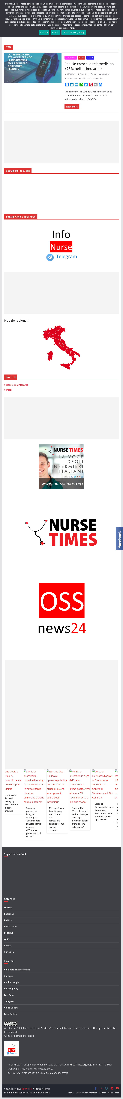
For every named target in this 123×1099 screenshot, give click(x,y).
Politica (8, 920)
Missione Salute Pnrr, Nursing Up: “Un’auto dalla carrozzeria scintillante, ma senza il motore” (43, 819)
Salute (90, 58)
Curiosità (9, 951)
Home (71, 1092)
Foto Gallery (10, 1014)
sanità (88, 78)
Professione (10, 926)
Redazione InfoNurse (89, 74)
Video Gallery (11, 1007)
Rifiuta (55, 32)
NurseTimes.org (77, 1064)
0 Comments (72, 78)
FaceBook (9, 995)
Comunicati (70, 58)
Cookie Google (11, 982)
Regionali (9, 913)
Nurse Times (113, 1092)
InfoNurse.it (14, 1064)
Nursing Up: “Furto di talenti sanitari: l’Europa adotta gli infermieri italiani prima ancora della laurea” (66, 817)
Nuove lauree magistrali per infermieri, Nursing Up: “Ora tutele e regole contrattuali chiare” (111, 814)
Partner (102, 1092)
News (81, 58)
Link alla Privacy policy (73, 32)
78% (83, 78)
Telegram (9, 1001)
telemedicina (97, 78)
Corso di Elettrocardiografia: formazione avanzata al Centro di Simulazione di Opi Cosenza (90, 811)
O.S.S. (7, 939)
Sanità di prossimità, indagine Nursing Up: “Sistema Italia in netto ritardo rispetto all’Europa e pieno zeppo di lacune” (20, 822)
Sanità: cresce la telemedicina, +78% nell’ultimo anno (89, 66)
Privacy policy (11, 988)
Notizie (8, 907)
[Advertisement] (61, 142)
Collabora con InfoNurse (16, 384)
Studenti (8, 932)
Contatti (8, 389)
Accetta (44, 32)
